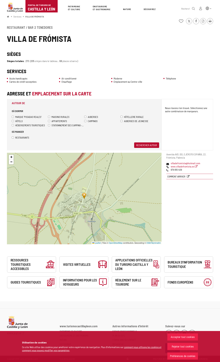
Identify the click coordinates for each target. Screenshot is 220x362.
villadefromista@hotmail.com (185, 163)
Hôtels (19, 121)
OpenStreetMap (116, 242)
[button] (208, 8)
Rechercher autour (146, 145)
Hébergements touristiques (30, 125)
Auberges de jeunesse (136, 121)
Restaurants (22, 137)
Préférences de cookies (182, 356)
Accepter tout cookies (183, 337)
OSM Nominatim (153, 242)
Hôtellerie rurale (134, 116)
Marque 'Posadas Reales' (28, 116)
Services (17, 16)
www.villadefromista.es (183, 166)
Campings (93, 121)
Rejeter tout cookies (183, 346)
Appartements (59, 121)
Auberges (93, 116)
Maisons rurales (60, 116)
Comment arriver (176, 176)
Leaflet (97, 242)
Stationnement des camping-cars (68, 125)
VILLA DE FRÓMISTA (34, 16)
